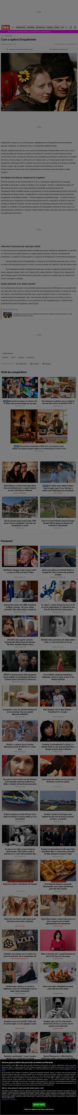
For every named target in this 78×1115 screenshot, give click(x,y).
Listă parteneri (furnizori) (9, 1099)
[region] (39, 1087)
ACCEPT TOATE (39, 1104)
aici (50, 1079)
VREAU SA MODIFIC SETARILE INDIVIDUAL (39, 1109)
